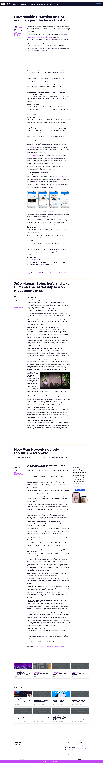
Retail (15, 38)
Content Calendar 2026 (52, 4)
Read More (59, 0)
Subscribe (99, 3)
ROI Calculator (17, 747)
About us (67, 744)
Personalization (30, 147)
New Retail (35, 231)
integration (49, 231)
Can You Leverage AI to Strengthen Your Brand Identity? (23, 715)
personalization (53, 143)
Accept (64, 0)
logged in (35, 259)
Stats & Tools (17, 742)
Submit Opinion (68, 754)
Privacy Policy (68, 752)
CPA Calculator (17, 746)
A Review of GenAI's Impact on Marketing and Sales (80, 698)
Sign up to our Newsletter (51, 761)
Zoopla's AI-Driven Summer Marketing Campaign (42, 698)
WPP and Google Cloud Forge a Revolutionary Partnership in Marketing (42, 715)
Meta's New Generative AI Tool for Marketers (61, 698)
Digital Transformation (18, 35)
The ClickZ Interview (33, 4)
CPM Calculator (22, 4)
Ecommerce (16, 37)
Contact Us (67, 745)
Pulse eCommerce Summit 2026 (41, 433)
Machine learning (31, 77)
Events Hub (42, 4)
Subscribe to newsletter (70, 747)
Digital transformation (18, 36)
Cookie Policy (67, 751)
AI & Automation (17, 33)
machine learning (31, 36)
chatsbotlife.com (50, 211)
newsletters (36, 240)
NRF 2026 (16, 471)
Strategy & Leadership (18, 307)
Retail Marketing (17, 473)
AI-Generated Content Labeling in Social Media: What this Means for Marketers (61, 715)
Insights (14, 4)
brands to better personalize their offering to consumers (40, 37)
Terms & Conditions (69, 749)
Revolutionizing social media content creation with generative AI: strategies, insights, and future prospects (80, 715)
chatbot (36, 181)
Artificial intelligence (18, 34)
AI (65, 34)
